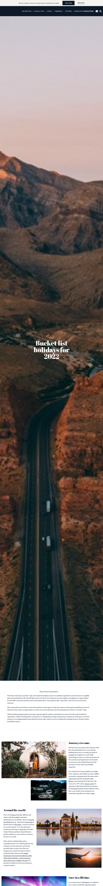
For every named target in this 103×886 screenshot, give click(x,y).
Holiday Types (39, 11)
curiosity (71, 755)
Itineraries (58, 11)
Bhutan (71, 781)
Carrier (8, 11)
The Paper (68, 11)
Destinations (26, 11)
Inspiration (78, 11)
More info (81, 3)
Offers (49, 11)
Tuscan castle (89, 784)
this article (28, 822)
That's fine (68, 3)
